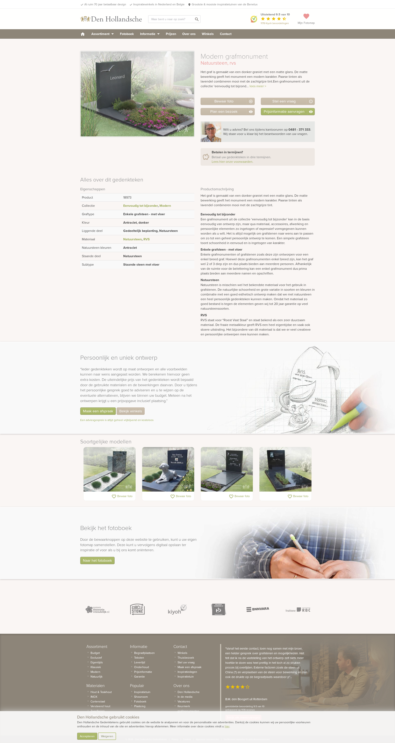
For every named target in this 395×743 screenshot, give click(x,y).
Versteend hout (100, 706)
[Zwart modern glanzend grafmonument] (285, 469)
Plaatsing (139, 706)
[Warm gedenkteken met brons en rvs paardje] (110, 469)
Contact (225, 33)
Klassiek (96, 667)
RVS (146, 239)
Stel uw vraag (186, 662)
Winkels (208, 33)
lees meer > (258, 86)
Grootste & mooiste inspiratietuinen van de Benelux (225, 4)
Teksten (139, 658)
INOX (94, 697)
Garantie (139, 676)
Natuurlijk (96, 676)
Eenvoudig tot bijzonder (140, 205)
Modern (165, 205)
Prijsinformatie (143, 672)
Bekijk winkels (130, 411)
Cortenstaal (98, 701)
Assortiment (100, 33)
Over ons (189, 33)
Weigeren (107, 736)
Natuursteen (132, 239)
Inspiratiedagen (187, 672)
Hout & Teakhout (101, 692)
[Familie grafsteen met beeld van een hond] (168, 469)
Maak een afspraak (98, 411)
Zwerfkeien (98, 711)
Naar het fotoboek (97, 560)
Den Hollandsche (189, 692)
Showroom (141, 697)
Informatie (148, 33)
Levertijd (139, 662)
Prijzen (171, 33)
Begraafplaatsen (144, 653)
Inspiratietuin (142, 692)
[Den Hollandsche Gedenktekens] (111, 19)
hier (227, 726)
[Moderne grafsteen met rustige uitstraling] (227, 469)
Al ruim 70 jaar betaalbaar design (105, 4)
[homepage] (82, 33)
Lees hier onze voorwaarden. (232, 161)
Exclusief (96, 658)
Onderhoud (141, 667)
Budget (95, 653)
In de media (185, 697)
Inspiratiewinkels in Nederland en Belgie (159, 4)
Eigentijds (97, 662)
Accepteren (87, 736)
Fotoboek (127, 33)
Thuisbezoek (186, 658)
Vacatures (184, 701)
